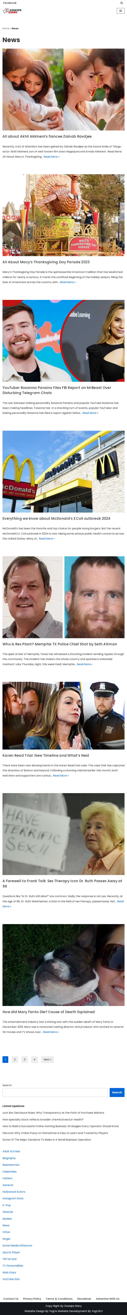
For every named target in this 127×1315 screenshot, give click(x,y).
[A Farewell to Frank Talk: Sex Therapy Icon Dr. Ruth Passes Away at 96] (63, 834)
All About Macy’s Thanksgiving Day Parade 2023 (46, 262)
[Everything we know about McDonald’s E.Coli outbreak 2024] (63, 472)
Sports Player (11, 1252)
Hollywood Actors (13, 1192)
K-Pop (6, 1205)
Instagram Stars (12, 1198)
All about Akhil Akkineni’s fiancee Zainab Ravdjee (47, 136)
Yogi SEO (97, 1311)
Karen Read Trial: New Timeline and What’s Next (45, 755)
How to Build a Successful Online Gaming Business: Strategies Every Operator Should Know (60, 1126)
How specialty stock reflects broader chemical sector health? (43, 1119)
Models (7, 1219)
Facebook (10, 3)
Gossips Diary (73, 1306)
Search (7, 1085)
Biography (9, 1158)
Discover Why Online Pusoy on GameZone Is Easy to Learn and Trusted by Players (55, 1133)
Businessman (10, 1165)
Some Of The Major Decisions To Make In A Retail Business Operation (46, 1140)
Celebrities (9, 1172)
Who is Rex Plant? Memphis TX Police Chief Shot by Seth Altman (59, 644)
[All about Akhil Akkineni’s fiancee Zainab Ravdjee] (63, 89)
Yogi (51, 1311)
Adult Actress (11, 1151)
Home (5, 28)
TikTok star (9, 1259)
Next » (47, 1059)
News (5, 1225)
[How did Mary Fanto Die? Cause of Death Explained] (63, 965)
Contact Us (11, 1299)
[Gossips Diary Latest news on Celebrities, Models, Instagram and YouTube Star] (12, 11)
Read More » (52, 157)
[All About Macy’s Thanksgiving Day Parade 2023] (63, 215)
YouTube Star (11, 1279)
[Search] (121, 3)
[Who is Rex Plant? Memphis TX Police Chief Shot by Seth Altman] (63, 597)
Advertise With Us (107, 1299)
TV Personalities (12, 1266)
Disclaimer (84, 1299)
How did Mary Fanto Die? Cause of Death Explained (48, 1011)
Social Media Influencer (17, 1245)
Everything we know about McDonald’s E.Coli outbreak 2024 (56, 518)
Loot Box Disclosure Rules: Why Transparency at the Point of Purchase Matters (53, 1113)
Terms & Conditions (59, 1299)
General (7, 1185)
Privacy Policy (32, 1299)
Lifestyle (7, 1212)
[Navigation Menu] (121, 11)
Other (6, 1232)
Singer (6, 1239)
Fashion (7, 1178)
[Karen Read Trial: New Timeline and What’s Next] (63, 715)
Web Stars (9, 1272)
